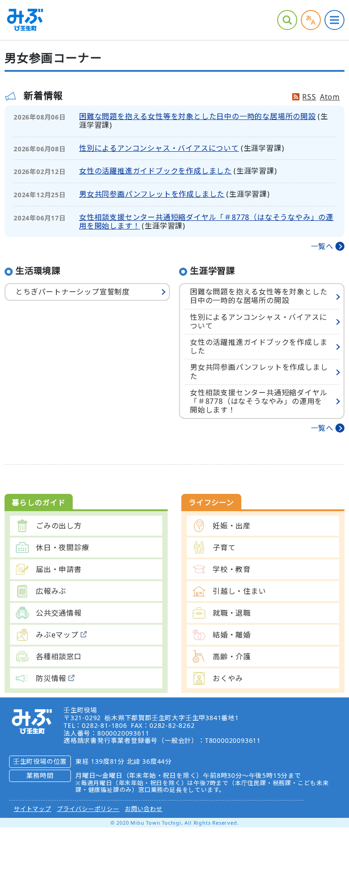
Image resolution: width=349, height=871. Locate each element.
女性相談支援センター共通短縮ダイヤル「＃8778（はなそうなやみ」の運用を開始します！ (206, 221)
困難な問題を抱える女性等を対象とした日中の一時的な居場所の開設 (197, 116)
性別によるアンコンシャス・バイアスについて (159, 148)
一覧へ (322, 246)
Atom (330, 97)
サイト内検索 (287, 20)
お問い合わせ (144, 809)
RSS (309, 97)
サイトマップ (32, 809)
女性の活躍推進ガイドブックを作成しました (155, 171)
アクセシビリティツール (311, 20)
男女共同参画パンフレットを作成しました (151, 194)
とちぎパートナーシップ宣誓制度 (72, 292)
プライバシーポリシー (88, 809)
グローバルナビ (334, 20)
